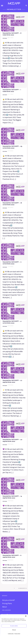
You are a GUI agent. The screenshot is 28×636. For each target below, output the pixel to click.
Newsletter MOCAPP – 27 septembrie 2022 (12, 381)
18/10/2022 (10, 207)
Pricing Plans (7, 603)
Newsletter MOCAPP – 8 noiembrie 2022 (12, 34)
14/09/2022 (10, 500)
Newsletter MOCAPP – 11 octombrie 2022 (12, 263)
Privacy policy (17, 633)
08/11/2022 (10, 37)
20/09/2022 (10, 444)
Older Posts (22, 588)
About (4, 607)
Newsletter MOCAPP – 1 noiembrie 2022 (12, 90)
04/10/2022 (10, 325)
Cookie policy (11, 633)
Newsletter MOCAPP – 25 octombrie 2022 (12, 147)
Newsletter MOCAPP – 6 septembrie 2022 (12, 556)
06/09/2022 (10, 559)
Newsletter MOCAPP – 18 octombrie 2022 (12, 204)
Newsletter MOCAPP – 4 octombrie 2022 (12, 322)
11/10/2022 (10, 266)
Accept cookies (14, 625)
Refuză (14, 630)
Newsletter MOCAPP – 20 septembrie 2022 (12, 440)
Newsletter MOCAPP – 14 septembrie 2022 (12, 497)
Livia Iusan (5, 38)
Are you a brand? (8, 600)
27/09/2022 (10, 385)
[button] (26, 616)
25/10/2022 (10, 150)
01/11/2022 (10, 94)
